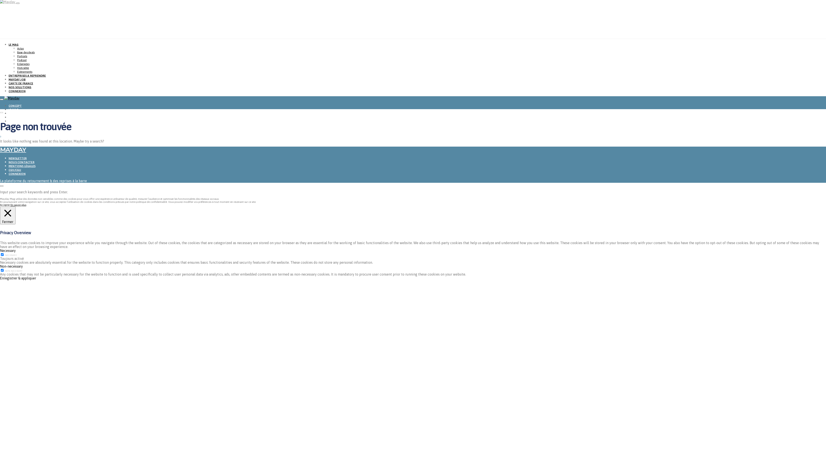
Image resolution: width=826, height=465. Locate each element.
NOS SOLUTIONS (20, 87)
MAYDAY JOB (17, 79)
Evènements (24, 71)
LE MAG (13, 44)
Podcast (22, 60)
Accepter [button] (5, 204)
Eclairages (23, 64)
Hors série (23, 68)
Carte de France (21, 83)
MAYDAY (13, 149)
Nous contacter (21, 162)
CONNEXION (17, 91)
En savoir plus (18, 204)
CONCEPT (15, 105)
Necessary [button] (8, 251)
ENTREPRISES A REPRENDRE (27, 75)
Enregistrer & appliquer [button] (18, 278)
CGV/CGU (15, 170)
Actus (20, 48)
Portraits (22, 56)
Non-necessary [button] (11, 266)
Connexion (17, 173)
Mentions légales (22, 166)
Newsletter (18, 158)
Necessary (11, 255)
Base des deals (26, 52)
